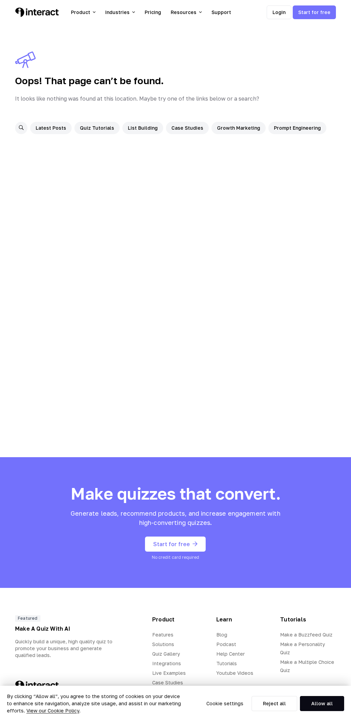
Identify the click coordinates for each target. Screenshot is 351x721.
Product (80, 12)
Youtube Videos (234, 673)
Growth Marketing (238, 128)
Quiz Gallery (166, 654)
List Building (143, 128)
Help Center (230, 654)
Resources (183, 12)
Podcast (226, 644)
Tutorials (226, 663)
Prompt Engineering (297, 128)
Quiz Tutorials (97, 128)
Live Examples (169, 673)
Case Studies (187, 128)
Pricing (153, 12)
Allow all (322, 703)
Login (279, 12)
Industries (117, 12)
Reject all (274, 703)
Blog (221, 635)
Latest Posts (51, 128)
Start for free (314, 12)
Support (221, 12)
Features (162, 635)
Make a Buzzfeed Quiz (306, 635)
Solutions (163, 644)
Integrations (166, 663)
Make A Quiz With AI (42, 628)
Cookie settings (224, 703)
